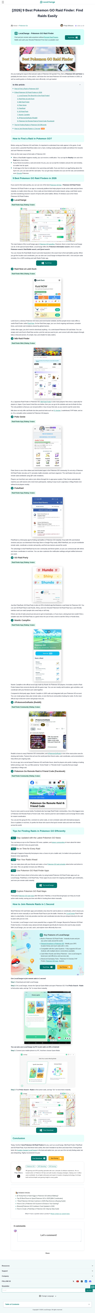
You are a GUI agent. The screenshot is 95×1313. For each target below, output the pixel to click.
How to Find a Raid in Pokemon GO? (26, 88)
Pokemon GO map (52, 961)
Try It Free (71, 37)
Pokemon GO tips (56, 185)
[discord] (90, 1281)
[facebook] (86, 1281)
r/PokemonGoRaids (54, 753)
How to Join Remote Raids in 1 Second (27, 128)
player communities (58, 842)
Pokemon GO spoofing (47, 244)
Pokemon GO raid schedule (56, 864)
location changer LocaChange (27, 1150)
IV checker (57, 410)
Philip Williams (68, 25)
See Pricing (63, 967)
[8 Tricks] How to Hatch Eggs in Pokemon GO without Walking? (37, 1196)
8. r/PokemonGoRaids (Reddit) (27, 118)
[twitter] (73, 1281)
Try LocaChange (48, 885)
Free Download (48, 1130)
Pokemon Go (23, 25)
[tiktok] (82, 1281)
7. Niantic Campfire (23, 114)
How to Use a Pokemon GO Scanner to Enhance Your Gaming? (38, 1203)
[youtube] (77, 1281)
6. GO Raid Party (22, 111)
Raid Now (31, 323)
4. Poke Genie (22, 105)
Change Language (47, 1296)
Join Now (89, 1290)
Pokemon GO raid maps (26, 896)
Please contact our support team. (60, 1213)
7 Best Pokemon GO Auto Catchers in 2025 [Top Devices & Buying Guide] (41, 1201)
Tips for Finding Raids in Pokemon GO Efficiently (30, 125)
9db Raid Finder (45, 402)
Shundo (19, 173)
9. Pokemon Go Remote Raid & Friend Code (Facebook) (35, 121)
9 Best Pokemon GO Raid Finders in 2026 (28, 92)
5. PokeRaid (21, 108)
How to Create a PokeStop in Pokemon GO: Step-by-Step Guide (38, 1209)
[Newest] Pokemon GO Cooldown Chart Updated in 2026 (35, 1206)
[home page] (47, 2)
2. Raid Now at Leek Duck (25, 99)
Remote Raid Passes (51, 37)
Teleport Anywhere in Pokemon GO (52, 943)
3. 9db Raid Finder (23, 102)
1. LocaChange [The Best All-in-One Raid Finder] (33, 95)
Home (15, 25)
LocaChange (70, 913)
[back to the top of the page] (91, 1292)
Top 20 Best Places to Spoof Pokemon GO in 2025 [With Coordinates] (40, 1198)
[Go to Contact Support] (92, 1287)
